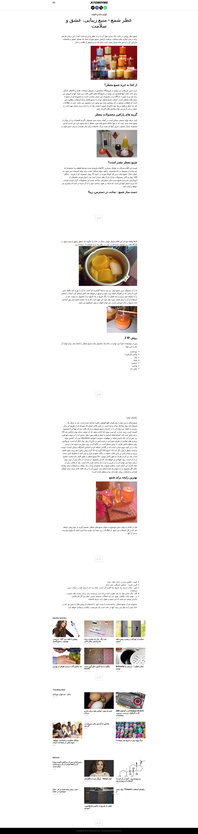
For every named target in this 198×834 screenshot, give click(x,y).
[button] (54, 2)
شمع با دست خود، (70, 241)
